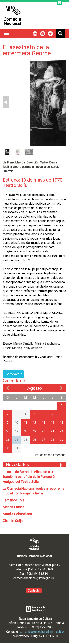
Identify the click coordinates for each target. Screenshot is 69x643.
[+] (62, 465)
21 (52, 431)
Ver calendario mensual (50, 455)
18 (25, 431)
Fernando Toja (13, 500)
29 (61, 440)
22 (61, 431)
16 (7, 431)
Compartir (13, 374)
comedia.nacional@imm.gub (31, 578)
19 (34, 431)
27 (43, 440)
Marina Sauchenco (47, 343)
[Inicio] (12, 15)
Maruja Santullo (23, 343)
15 (61, 422)
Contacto (34, 590)
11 (25, 422)
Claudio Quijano (14, 521)
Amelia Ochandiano (17, 514)
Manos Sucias (13, 507)
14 (52, 422)
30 (7, 448)
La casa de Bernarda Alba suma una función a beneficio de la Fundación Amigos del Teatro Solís (29, 477)
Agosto (34, 388)
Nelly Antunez (32, 348)
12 (34, 422)
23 (7, 440)
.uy (52, 578)
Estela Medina (12, 348)
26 (34, 440)
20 (43, 431)
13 (43, 422)
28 (52, 440)
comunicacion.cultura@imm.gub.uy (42, 631)
